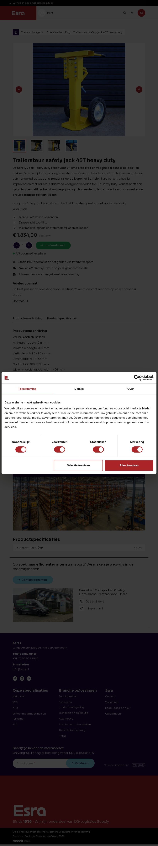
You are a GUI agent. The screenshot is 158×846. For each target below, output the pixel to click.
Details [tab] (79, 388)
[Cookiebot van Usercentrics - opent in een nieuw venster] (137, 378)
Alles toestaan (129, 465)
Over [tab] (130, 388)
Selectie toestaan (78, 465)
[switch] (59, 449)
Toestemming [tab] (27, 388)
